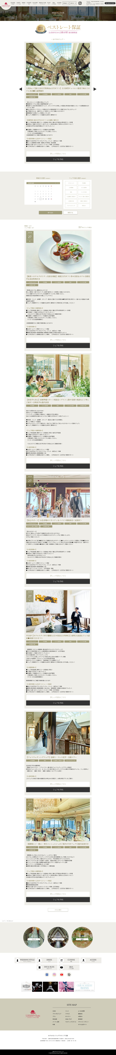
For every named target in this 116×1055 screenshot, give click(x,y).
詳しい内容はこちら (58, 153)
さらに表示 (58, 910)
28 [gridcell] (45, 199)
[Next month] (58, 183)
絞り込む (50, 213)
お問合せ (72, 3)
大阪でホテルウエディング (58, 1051)
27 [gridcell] (43, 199)
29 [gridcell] (48, 199)
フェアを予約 (58, 159)
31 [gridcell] (35, 201)
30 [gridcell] (51, 199)
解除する (70, 213)
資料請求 (65, 3)
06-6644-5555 (110, 3)
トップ (3, 920)
